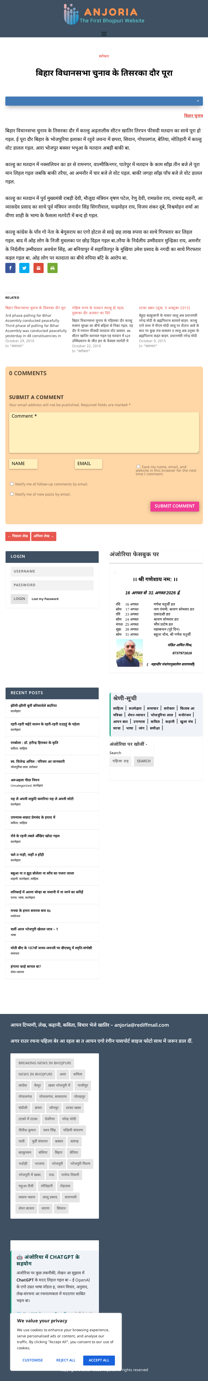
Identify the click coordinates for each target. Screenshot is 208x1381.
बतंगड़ (75, 1141)
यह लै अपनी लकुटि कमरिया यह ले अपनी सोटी (42, 799)
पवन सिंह (49, 1130)
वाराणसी (71, 1197)
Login (19, 599)
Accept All (99, 1360)
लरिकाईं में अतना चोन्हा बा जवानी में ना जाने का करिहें (47, 892)
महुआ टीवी (26, 1186)
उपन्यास (139, 722)
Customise (33, 1360)
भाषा (21, 898)
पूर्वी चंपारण (40, 1141)
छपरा (38, 1108)
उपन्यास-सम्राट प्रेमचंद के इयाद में (33, 817)
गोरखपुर (79, 1096)
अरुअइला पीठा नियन (25, 780)
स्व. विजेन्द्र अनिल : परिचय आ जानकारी (38, 761)
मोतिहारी (47, 1186)
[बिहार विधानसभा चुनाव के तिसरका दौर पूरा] (38, 327)
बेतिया (74, 1152)
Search (115, 753)
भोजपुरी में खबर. (30, 1175)
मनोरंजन (15, 916)
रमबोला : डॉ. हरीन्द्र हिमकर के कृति (34, 743)
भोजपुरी (57, 1164)
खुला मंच (187, 722)
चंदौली (23, 1108)
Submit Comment (175, 506)
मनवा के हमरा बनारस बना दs (31, 911)
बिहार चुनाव (193, 116)
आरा (63, 1074)
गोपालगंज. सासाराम (53, 1096)
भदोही (23, 1164)
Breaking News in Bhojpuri (45, 1063)
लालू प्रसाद (50, 1197)
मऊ (51, 1175)
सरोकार (104, 56)
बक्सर (59, 1141)
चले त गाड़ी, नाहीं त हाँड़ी (27, 855)
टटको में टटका (28, 1119)
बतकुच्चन (25, 1152)
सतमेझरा (16, 711)
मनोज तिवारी (70, 1175)
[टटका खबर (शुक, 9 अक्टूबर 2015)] (172, 327)
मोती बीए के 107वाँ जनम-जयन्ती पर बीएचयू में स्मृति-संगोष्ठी (51, 948)
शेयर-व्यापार (17, 972)
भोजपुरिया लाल (19, 767)
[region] (66, 1342)
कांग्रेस (23, 1085)
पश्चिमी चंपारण (73, 1130)
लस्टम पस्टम (27, 1197)
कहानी (14, 879)
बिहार (58, 1152)
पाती (22, 1141)
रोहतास (65, 1186)
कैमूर (37, 1085)
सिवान (61, 1208)
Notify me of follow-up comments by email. (51, 484)
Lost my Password (45, 599)
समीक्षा (155, 728)
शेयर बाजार (26, 1208)
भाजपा (39, 1164)
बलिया (43, 1152)
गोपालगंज (25, 1096)
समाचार (15, 954)
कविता (14, 749)
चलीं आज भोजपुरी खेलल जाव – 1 (34, 929)
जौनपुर (54, 1108)
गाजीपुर (83, 1085)
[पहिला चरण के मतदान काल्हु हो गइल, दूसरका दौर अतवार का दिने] (105, 330)
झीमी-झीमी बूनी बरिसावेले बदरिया (34, 706)
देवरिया (50, 1119)
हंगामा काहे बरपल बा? (26, 966)
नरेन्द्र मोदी (69, 1119)
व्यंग (142, 728)
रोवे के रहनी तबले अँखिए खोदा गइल (35, 836)
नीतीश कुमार (27, 1130)
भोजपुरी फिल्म (80, 1164)
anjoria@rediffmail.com (141, 1025)
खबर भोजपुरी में (59, 1085)
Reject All (66, 1360)
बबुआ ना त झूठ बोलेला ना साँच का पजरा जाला (42, 873)
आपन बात (120, 722)
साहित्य (23, 749)
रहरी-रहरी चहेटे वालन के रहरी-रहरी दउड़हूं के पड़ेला (45, 724)
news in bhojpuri (35, 1074)
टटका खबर (73, 1108)
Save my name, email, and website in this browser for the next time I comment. (166, 471)
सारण (45, 1208)
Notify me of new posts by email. (43, 494)
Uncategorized (21, 786)
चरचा (14, 898)
